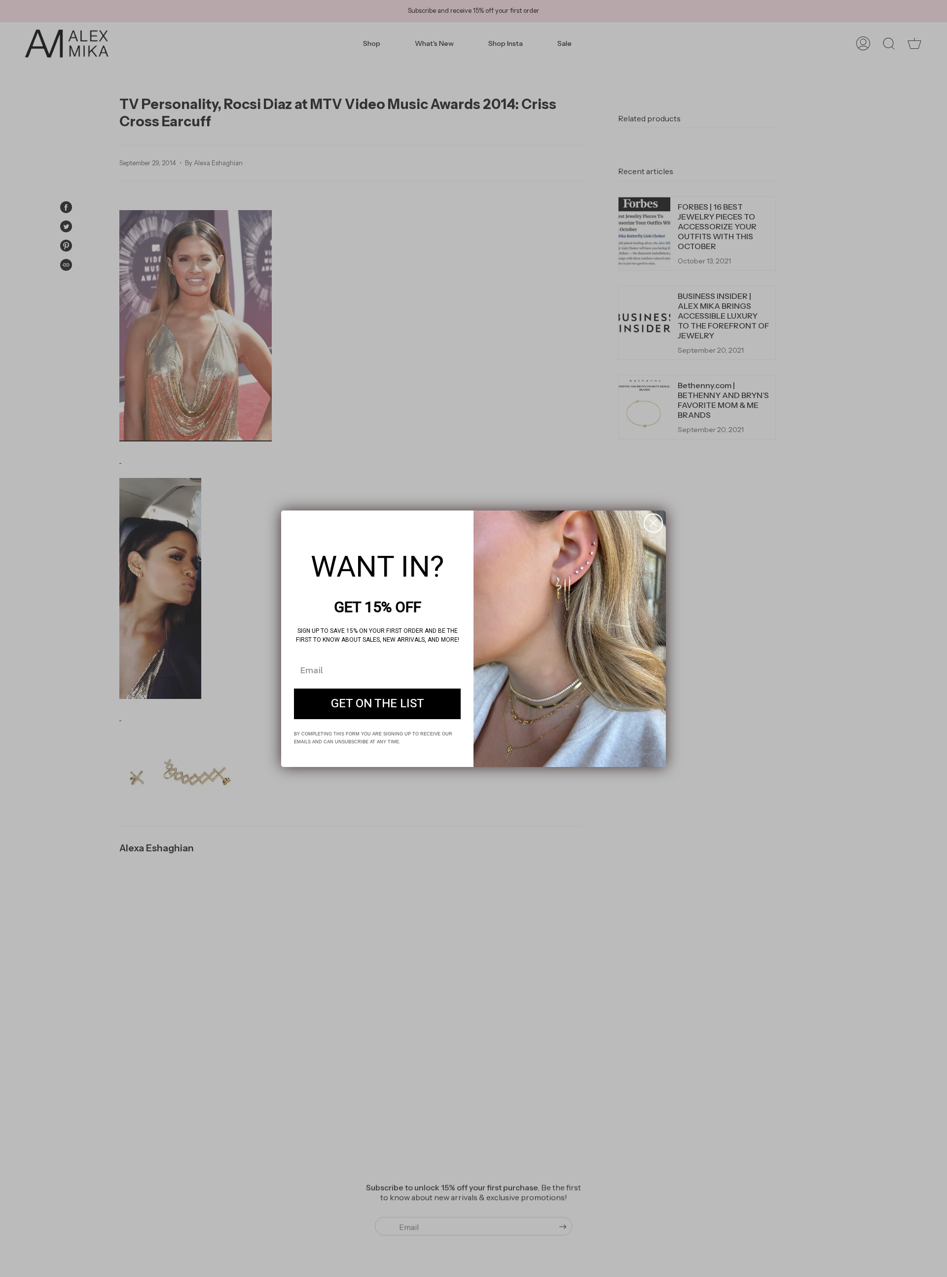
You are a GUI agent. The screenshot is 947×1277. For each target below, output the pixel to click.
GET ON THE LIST (377, 703)
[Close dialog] (653, 523)
